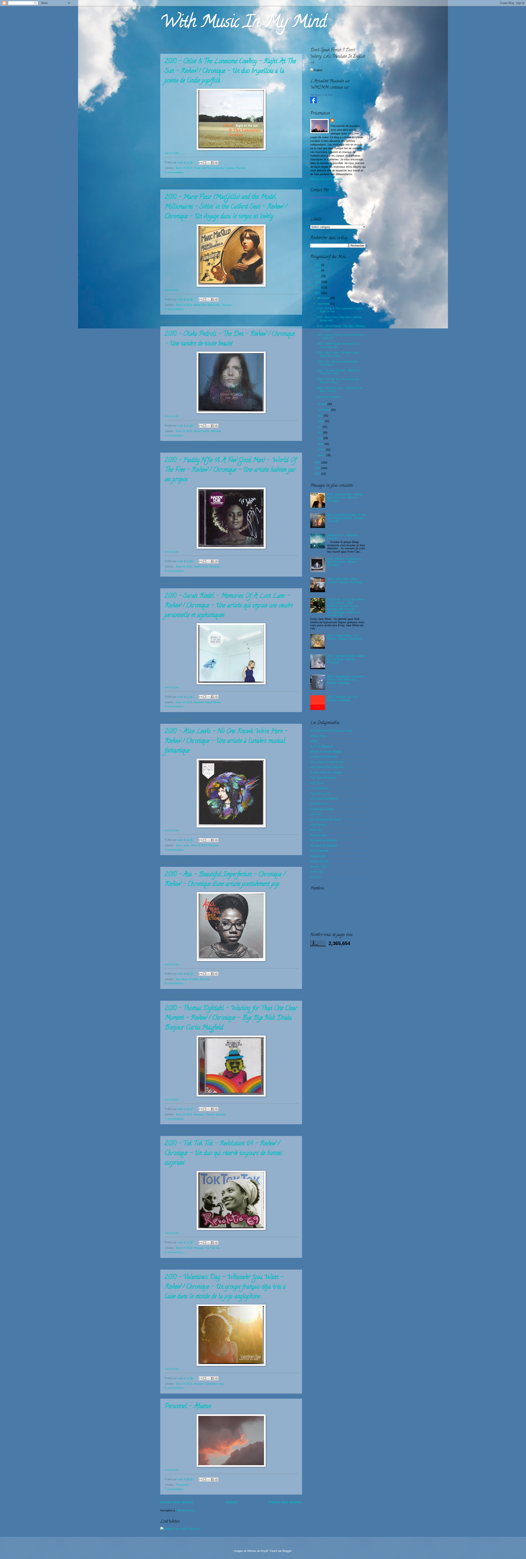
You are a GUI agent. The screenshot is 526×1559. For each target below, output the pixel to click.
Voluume (315, 877)
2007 (318, 473)
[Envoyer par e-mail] (201, 163)
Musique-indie (318, 835)
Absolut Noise (318, 736)
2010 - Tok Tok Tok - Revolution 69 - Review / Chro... (338, 381)
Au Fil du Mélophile (321, 746)
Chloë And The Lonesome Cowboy (214, 168)
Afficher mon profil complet (326, 179)
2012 (318, 281)
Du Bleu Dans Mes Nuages (326, 772)
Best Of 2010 (184, 168)
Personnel (182, 1484)
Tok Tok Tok (212, 1247)
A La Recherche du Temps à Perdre (331, 730)
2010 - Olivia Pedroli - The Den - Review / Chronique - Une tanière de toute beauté (230, 339)
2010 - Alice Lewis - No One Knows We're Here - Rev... (338, 354)
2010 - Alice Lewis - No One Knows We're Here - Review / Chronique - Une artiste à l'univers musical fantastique (226, 741)
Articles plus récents (176, 1502)
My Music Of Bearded (323, 845)
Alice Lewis (182, 845)
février (322, 449)
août (321, 415)
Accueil (231, 1502)
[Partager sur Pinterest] (216, 163)
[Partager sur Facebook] (212, 163)
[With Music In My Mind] (313, 102)
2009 (318, 462)
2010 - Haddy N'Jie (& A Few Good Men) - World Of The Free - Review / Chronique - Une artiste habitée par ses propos (230, 470)
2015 (318, 264)
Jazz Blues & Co (320, 793)
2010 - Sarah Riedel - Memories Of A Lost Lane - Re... (338, 345)
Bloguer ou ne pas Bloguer (326, 751)
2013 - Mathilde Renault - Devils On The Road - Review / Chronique (346, 659)
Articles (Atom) (186, 1510)
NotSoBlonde (318, 856)
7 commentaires (174, 1489)
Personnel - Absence (188, 1407)
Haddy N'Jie (201, 566)
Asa (178, 979)
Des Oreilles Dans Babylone (327, 767)
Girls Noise (316, 783)
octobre (322, 404)
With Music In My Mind (243, 23)
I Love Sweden (319, 788)
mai (320, 432)
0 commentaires (174, 172)
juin (320, 426)
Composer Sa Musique (323, 756)
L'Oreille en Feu (319, 803)
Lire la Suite (172, 153)
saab (180, 162)
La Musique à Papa (321, 809)
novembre (324, 303)
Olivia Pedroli (201, 431)
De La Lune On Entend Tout (326, 762)
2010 (318, 293)
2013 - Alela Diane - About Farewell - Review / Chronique (344, 580)
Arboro (314, 741)
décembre (324, 297)
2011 (318, 287)
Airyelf (264, 1550)
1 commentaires (174, 309)
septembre (324, 409)
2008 (318, 468)
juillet (321, 421)
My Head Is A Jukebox (323, 840)
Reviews (241, 168)
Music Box (316, 830)
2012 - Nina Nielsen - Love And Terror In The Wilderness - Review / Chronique (345, 679)
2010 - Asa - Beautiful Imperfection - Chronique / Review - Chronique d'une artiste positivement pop (225, 879)
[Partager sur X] (208, 163)
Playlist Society (319, 861)
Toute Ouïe (316, 871)
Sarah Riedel (212, 702)
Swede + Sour (318, 866)
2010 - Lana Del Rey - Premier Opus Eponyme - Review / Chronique (345, 497)
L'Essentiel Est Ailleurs (324, 798)
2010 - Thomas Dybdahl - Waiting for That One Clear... (338, 372)
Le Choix (315, 814)
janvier (322, 455)
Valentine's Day (214, 1383)
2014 (318, 270)
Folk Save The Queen (323, 777)
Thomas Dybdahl (215, 1114)
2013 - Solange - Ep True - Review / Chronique (343, 698)
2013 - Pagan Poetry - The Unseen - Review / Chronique (344, 637)
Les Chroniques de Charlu (325, 819)
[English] (316, 70)
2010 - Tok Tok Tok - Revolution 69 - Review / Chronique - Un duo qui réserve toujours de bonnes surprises (223, 1153)
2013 (318, 276)
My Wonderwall (319, 850)
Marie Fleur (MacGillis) (207, 304)
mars (321, 443)
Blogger (287, 1550)
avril (320, 438)
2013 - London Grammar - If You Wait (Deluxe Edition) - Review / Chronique (346, 518)
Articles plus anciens (285, 1502)
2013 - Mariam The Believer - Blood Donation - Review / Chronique (344, 562)
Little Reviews (318, 824)
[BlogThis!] (205, 163)
